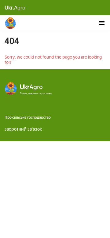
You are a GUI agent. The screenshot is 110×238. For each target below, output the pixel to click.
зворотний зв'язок (23, 129)
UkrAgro (10, 23)
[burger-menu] (101, 23)
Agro (15, 8)
